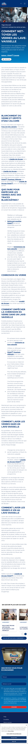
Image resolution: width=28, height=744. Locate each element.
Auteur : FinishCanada (10, 55)
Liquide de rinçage (16, 159)
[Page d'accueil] (3, 4)
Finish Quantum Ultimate (11, 179)
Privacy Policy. (11, 731)
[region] (14, 733)
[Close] (26, 725)
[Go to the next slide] (25, 634)
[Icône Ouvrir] (21, 3)
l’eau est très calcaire (9, 127)
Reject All (14, 741)
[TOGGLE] (25, 4)
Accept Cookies (14, 737)
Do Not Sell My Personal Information (14, 733)
